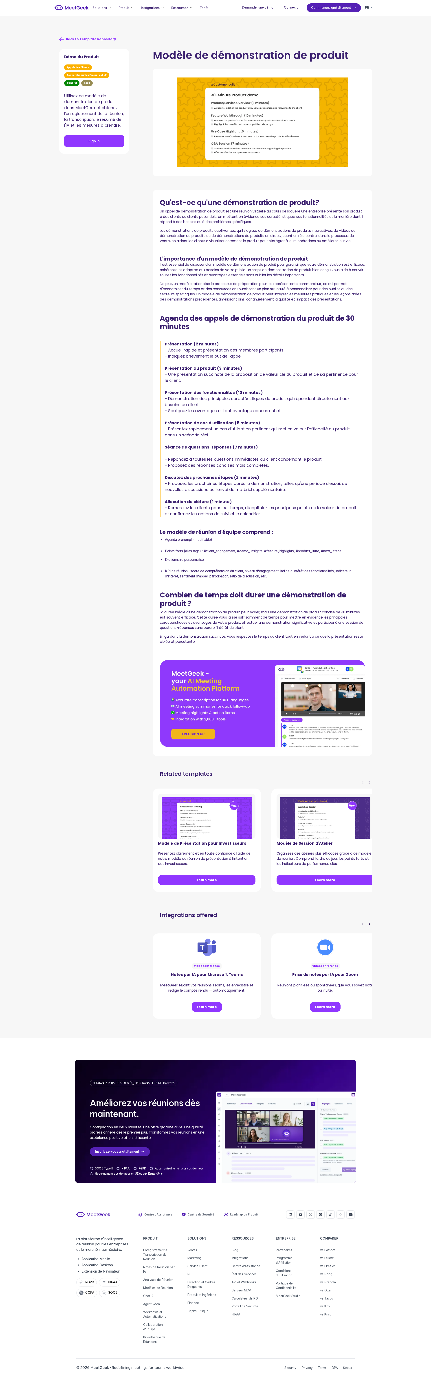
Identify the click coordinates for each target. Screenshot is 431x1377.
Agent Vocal (152, 1304)
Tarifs (204, 8)
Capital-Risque (197, 1311)
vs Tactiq (326, 1298)
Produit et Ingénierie (201, 1295)
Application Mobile (95, 1259)
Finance (193, 1303)
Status (347, 1368)
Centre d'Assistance (246, 1266)
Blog (235, 1250)
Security (290, 1368)
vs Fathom (327, 1250)
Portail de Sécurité (245, 1306)
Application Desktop (97, 1265)
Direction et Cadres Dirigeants (201, 1284)
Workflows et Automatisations (154, 1314)
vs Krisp (326, 1314)
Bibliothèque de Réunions (154, 1339)
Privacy (307, 1368)
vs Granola (328, 1282)
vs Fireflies (328, 1266)
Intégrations (240, 1258)
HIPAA (236, 1314)
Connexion (292, 7)
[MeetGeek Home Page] (93, 1214)
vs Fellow (327, 1258)
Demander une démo (257, 7)
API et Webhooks (244, 1282)
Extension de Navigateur (100, 1271)
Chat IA (148, 1296)
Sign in (94, 141)
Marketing (194, 1258)
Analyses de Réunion (158, 1280)
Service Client (197, 1266)
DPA (335, 1368)
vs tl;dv (325, 1306)
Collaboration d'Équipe (153, 1327)
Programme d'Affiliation (284, 1260)
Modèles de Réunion (158, 1288)
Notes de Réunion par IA (159, 1269)
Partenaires (284, 1250)
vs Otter (326, 1290)
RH (189, 1274)
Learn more (207, 880)
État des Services (244, 1274)
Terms (322, 1368)
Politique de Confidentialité (286, 1286)
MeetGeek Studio (288, 1296)
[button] (102, 8)
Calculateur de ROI (245, 1298)
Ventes (192, 1250)
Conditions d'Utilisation (284, 1273)
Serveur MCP (241, 1290)
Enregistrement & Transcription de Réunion (155, 1254)
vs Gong (326, 1274)
